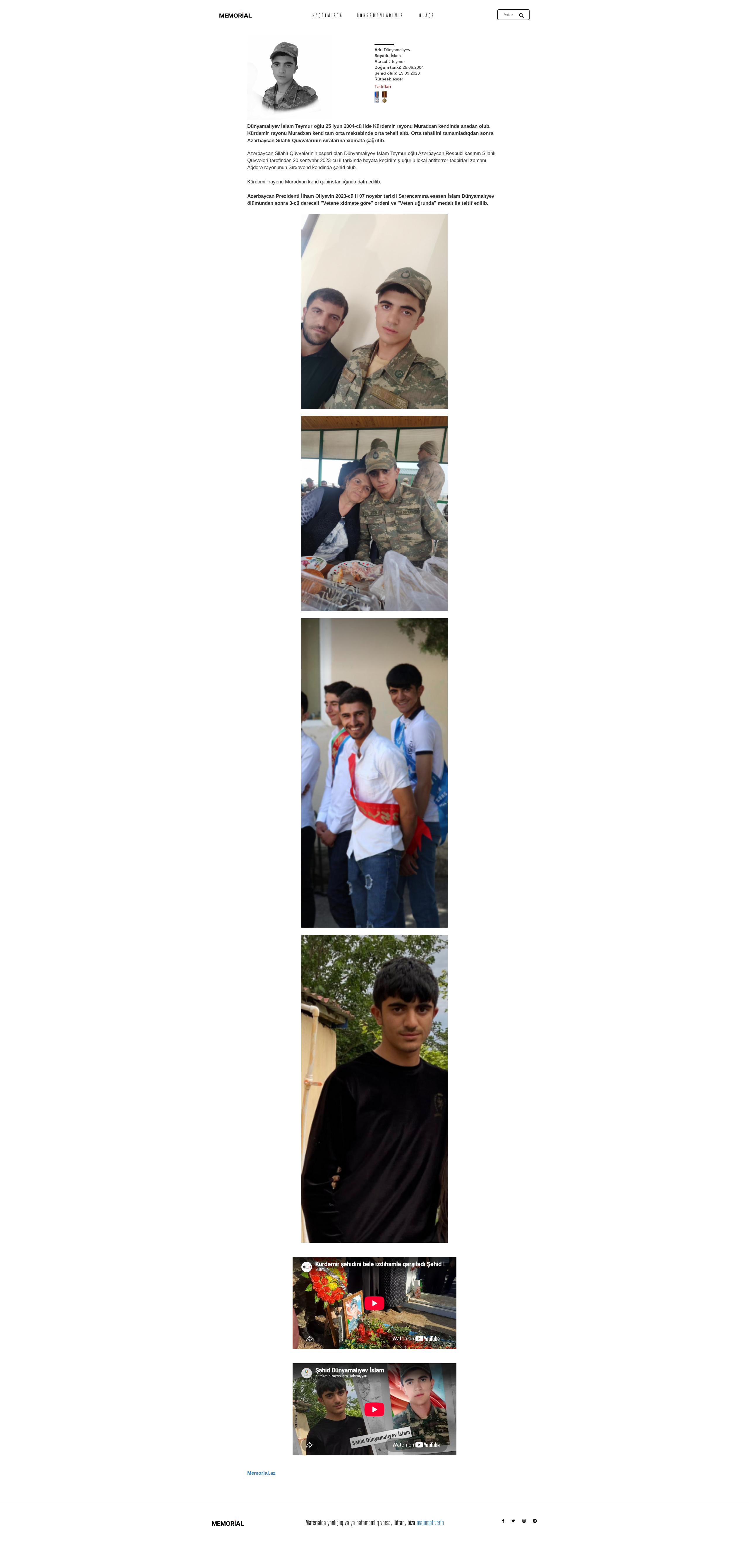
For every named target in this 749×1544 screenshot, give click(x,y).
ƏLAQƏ (427, 15)
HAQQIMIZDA (327, 15)
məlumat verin (430, 1522)
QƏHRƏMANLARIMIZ (380, 15)
